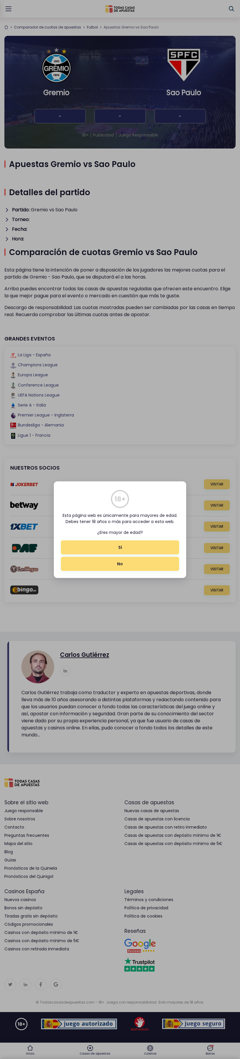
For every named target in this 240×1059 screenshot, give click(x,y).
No (120, 564)
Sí (120, 547)
